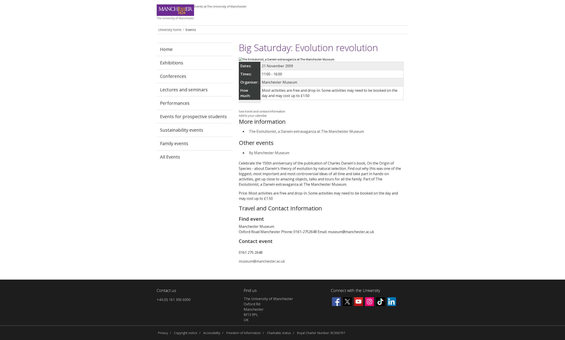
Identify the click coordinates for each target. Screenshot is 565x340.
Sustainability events (181, 130)
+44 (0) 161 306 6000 (173, 299)
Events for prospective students (193, 117)
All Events (170, 157)
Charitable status (279, 333)
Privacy (163, 333)
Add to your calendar (253, 116)
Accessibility (211, 333)
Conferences (173, 76)
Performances (175, 103)
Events (220, 6)
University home (169, 30)
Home (166, 49)
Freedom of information (243, 333)
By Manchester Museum (269, 152)
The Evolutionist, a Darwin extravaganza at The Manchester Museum (306, 131)
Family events (174, 143)
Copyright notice (185, 333)
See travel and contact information (262, 111)
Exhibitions (171, 63)
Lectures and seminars (184, 90)
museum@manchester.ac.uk (262, 261)
